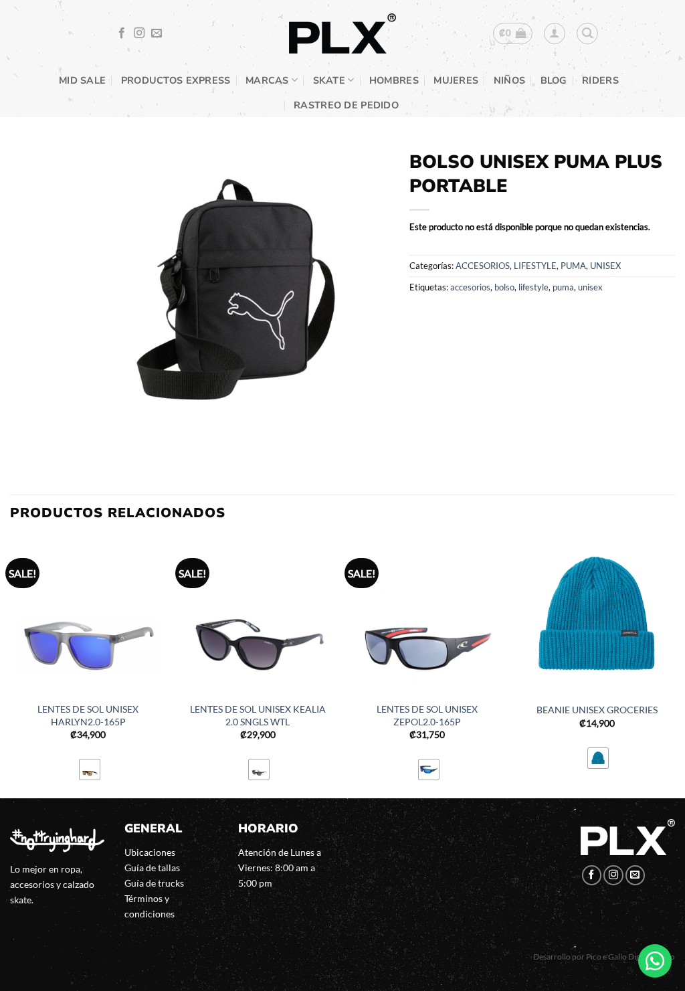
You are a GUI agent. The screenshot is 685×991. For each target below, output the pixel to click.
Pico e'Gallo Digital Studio (630, 956)
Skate (329, 80)
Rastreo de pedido (346, 105)
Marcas (267, 80)
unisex (590, 287)
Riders (600, 80)
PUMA (573, 265)
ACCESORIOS (483, 265)
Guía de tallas (152, 867)
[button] (512, 33)
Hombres (394, 80)
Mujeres (455, 80)
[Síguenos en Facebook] (121, 33)
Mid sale (82, 80)
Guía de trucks (154, 883)
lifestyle (533, 287)
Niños (509, 80)
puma (563, 287)
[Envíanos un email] (156, 33)
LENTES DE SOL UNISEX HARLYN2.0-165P (87, 715)
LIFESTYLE (535, 265)
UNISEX (605, 265)
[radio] (90, 769)
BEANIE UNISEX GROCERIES (597, 709)
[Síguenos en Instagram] (139, 33)
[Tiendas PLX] (342, 34)
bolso (504, 287)
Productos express (176, 80)
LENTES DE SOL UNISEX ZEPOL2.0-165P (427, 715)
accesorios (470, 287)
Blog (554, 80)
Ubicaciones (149, 852)
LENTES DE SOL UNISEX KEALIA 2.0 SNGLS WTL (258, 715)
